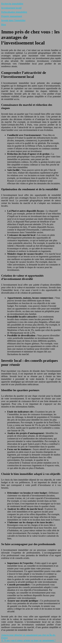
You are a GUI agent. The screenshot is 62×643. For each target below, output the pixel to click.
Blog (3, 24)
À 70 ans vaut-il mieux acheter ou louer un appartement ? (28, 640)
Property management (11, 16)
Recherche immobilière (12, 3)
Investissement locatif (11, 8)
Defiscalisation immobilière (14, 12)
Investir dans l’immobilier (13, 20)
